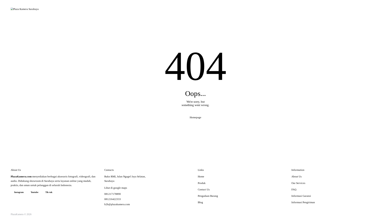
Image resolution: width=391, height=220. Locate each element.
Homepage (195, 117)
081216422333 (112, 199)
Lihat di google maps (115, 187)
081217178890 (112, 194)
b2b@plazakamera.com (117, 204)
